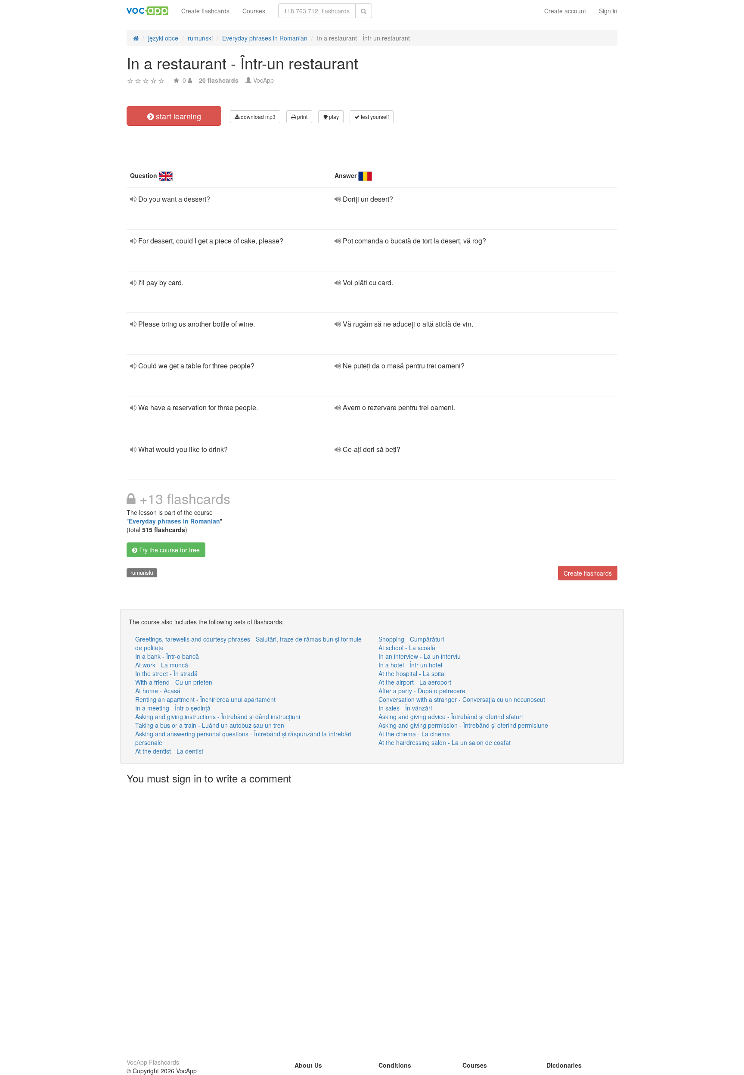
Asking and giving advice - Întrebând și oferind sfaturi (450, 716)
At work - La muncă (161, 665)
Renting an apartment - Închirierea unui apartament (205, 699)
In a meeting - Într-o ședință (173, 708)
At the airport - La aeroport (414, 682)
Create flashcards (205, 10)
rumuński (141, 572)
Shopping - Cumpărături (411, 639)
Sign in (608, 10)
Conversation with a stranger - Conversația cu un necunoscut (461, 699)
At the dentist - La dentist (169, 751)
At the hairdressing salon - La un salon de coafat (444, 742)
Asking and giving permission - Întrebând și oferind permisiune (463, 725)
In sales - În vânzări (405, 708)
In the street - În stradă (166, 673)
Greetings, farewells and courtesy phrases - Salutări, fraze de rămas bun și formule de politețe (248, 643)
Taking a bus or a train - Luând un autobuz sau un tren (209, 725)
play (333, 116)
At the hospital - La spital (412, 673)
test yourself (374, 116)
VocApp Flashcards (153, 1062)
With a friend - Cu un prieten (173, 682)
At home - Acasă (157, 690)
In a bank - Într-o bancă (167, 656)
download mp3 (257, 116)
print (301, 116)
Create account (565, 10)
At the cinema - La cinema (414, 733)
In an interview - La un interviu (419, 656)
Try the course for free (168, 549)
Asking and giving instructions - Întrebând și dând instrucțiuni (217, 716)
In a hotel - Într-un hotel (410, 665)
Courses (253, 10)
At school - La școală (406, 647)
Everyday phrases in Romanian (174, 521)
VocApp (263, 80)
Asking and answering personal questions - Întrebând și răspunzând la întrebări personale (243, 738)
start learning (177, 116)
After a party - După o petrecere (421, 690)
